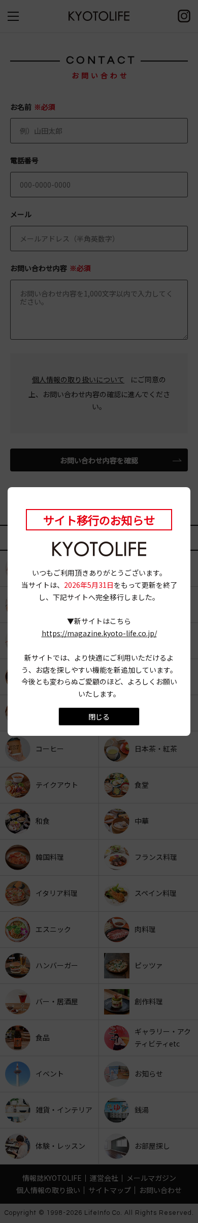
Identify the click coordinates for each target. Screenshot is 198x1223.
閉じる (99, 716)
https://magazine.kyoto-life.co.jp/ (99, 633)
